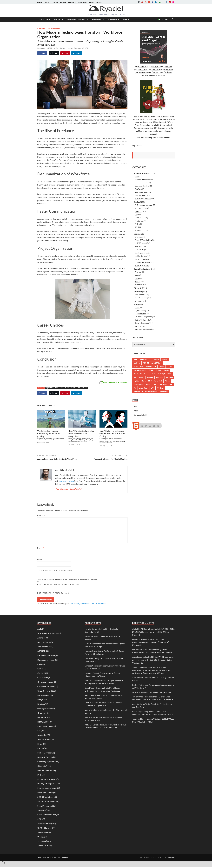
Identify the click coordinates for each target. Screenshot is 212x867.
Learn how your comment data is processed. (88, 603)
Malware (150, 377)
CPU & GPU (139, 250)
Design (137, 234)
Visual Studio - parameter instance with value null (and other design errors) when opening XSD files (151, 670)
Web (125, 19)
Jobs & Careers (140, 195)
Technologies (70, 388)
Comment (42, 515)
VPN (152, 388)
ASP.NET (138, 211)
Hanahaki (64, 858)
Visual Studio (143, 388)
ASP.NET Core (156, 363)
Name (40, 548)
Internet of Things (141, 192)
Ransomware (138, 384)
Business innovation (142, 180)
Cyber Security (140, 311)
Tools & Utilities (141, 298)
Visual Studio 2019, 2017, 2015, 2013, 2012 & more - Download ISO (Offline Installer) (153, 632)
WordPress (164, 392)
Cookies (63, 2)
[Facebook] (152, 2)
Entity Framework (140, 370)
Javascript (161, 374)
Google (166, 370)
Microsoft (169, 377)
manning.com (150, 137)
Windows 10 (138, 392)
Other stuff (41, 28)
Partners (99, 2)
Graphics (138, 237)
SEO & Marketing (54, 28)
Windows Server (151, 392)
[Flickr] (173, 2)
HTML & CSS (140, 218)
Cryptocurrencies (141, 183)
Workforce (82, 388)
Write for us (72, 2)
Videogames (139, 301)
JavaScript (139, 221)
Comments (140, 415)
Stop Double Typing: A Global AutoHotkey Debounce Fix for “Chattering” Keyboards (150, 642)
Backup (149, 367)
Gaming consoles (141, 253)
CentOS (161, 367)
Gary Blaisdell (61, 48)
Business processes (142, 173)
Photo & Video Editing (143, 240)
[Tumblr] (162, 2)
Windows (138, 285)
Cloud (137, 307)
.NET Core (143, 359)
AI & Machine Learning (143, 205)
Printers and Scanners (143, 262)
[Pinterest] (169, 2)
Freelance (59, 388)
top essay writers (66, 481)
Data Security (141, 313)
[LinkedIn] (156, 2)
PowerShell (158, 381)
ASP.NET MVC (139, 367)
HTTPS (142, 374)
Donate (91, 2)
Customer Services (142, 186)
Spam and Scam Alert (143, 329)
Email (40, 559)
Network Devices (141, 259)
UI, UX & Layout (141, 243)
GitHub (158, 370)
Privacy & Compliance (143, 317)
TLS (135, 388)
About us (43, 19)
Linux (137, 278)
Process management (143, 198)
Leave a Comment (74, 48)
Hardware (96, 19)
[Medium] (159, 2)
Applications (140, 295)
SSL (171, 384)
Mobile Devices (141, 256)
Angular (164, 359)
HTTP (136, 374)
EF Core (169, 367)
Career (51, 388)
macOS (137, 281)
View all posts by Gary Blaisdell (69, 489)
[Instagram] (166, 2)
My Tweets (137, 145)
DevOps (138, 189)
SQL (136, 227)
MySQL (136, 381)
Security (148, 384)
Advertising (82, 2)
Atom (136, 410)
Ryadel (56, 858)
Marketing (159, 377)
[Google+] (145, 2)
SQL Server (163, 384)
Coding (57, 19)
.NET (135, 359)
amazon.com (164, 137)
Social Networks (141, 326)
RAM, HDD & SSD (142, 265)
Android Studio (140, 208)
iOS (136, 275)
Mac (135, 377)
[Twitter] (138, 2)
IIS (149, 374)
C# (136, 214)
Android (138, 272)
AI (46, 388)
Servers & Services (142, 323)
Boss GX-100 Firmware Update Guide (155, 692)
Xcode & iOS (139, 230)
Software (112, 19)
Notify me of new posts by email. (53, 593)
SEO (155, 384)
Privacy (55, 2)
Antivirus (137, 363)
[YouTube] (142, 2)
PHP (136, 224)
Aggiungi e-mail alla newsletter (55, 571)
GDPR (151, 370)
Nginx (143, 381)
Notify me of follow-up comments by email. (58, 585)
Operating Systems (76, 19)
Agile (137, 176)
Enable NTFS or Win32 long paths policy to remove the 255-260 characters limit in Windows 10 (152, 660)
